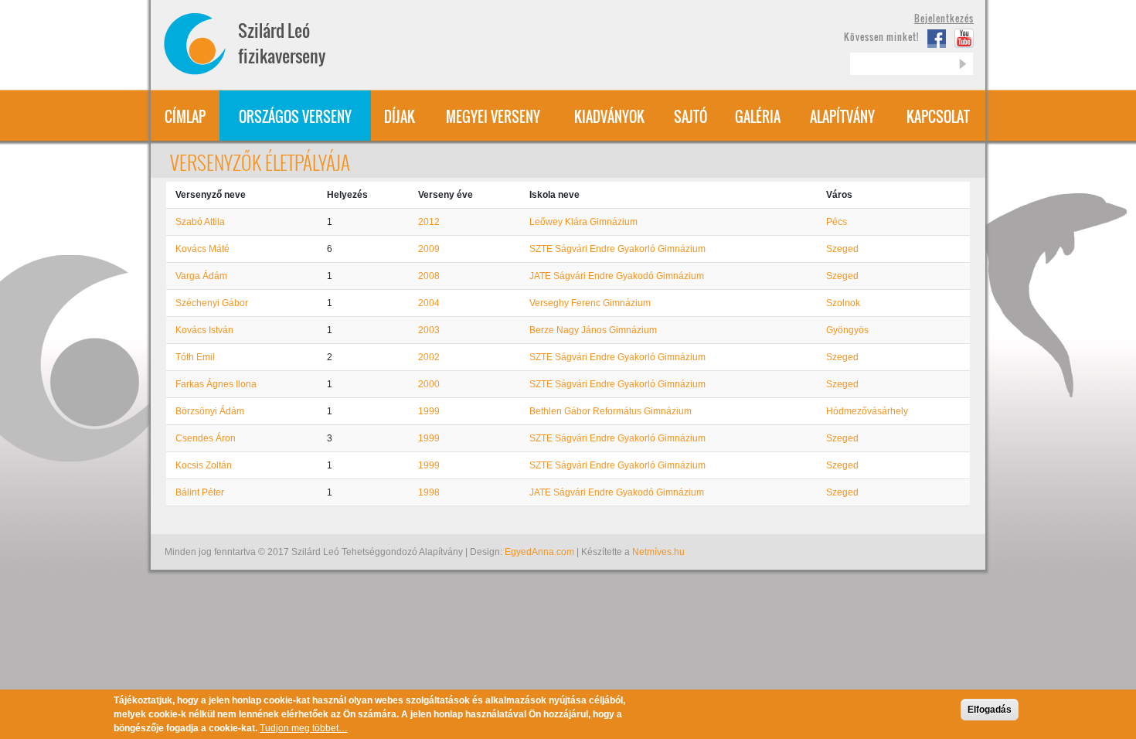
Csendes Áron (205, 438)
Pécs (836, 221)
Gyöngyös (847, 330)
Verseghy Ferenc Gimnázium (590, 303)
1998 (429, 492)
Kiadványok (609, 117)
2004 (429, 303)
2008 (429, 276)
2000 (429, 384)
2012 (429, 221)
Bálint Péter (199, 492)
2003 (429, 330)
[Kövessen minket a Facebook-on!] (937, 37)
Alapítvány (842, 117)
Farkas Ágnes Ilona (216, 384)
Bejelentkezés (944, 18)
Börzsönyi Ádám (209, 411)
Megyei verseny (493, 117)
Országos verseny (295, 117)
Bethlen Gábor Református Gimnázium (610, 411)
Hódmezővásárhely (867, 411)
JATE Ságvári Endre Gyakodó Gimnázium (616, 276)
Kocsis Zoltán (203, 465)
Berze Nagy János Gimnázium (593, 330)
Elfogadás (990, 709)
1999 (429, 411)
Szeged (842, 248)
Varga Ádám (201, 276)
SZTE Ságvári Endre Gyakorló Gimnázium (617, 248)
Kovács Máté (202, 248)
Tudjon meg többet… (304, 728)
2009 (429, 248)
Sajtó (690, 117)
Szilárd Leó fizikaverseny (281, 43)
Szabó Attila (200, 221)
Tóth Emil (195, 357)
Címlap (185, 117)
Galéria (758, 117)
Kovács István (204, 330)
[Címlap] (200, 43)
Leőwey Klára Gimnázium (583, 221)
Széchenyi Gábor (211, 303)
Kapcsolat (938, 117)
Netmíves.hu (658, 552)
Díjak (399, 117)
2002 (429, 357)
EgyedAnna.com (539, 552)
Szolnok (843, 303)
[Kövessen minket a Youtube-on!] (964, 37)
